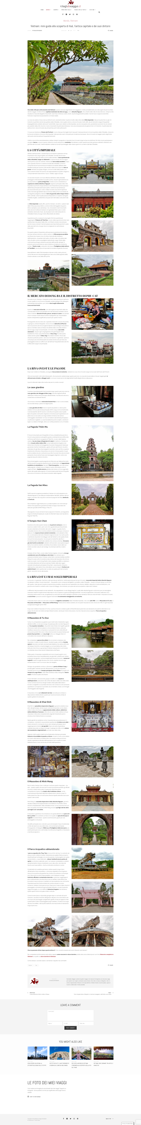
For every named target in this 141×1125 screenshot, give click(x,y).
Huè (36, 965)
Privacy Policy (37, 1120)
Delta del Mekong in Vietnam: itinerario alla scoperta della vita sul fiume (37, 1065)
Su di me (92, 9)
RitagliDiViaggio (37, 30)
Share (111, 30)
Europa (56, 9)
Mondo (48, 9)
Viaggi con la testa (80, 9)
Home (42, 9)
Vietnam (74, 20)
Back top (108, 1118)
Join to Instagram (35, 1096)
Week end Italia (66, 9)
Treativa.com (31, 1120)
